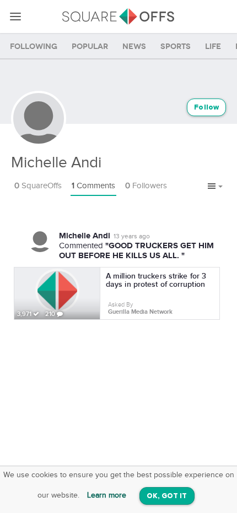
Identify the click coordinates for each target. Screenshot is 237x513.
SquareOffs (38, 185)
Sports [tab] (175, 46)
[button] (215, 186)
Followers (146, 185)
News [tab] (134, 46)
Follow (206, 107)
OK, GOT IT (167, 496)
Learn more (106, 495)
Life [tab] (213, 46)
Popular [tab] (90, 46)
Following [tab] (33, 46)
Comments (93, 185)
